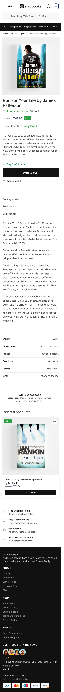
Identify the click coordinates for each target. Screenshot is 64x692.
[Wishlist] (54, 422)
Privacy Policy (10, 620)
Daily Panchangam (12, 633)
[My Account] (48, 6)
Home (5, 33)
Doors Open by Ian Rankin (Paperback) (23, 479)
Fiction (14, 33)
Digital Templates (11, 637)
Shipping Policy (11, 586)
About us (7, 573)
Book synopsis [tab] (11, 199)
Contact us (8, 577)
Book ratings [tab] (10, 213)
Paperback (53, 368)
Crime (23, 398)
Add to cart (30, 172)
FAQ (5, 590)
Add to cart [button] (30, 492)
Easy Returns (9, 581)
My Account (9, 603)
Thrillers (47, 398)
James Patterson (17, 111)
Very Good (30, 126)
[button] (56, 6)
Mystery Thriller (35, 401)
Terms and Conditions (14, 615)
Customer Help (10, 611)
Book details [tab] (9, 206)
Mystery (23, 33)
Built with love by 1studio (15, 679)
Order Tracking (10, 607)
